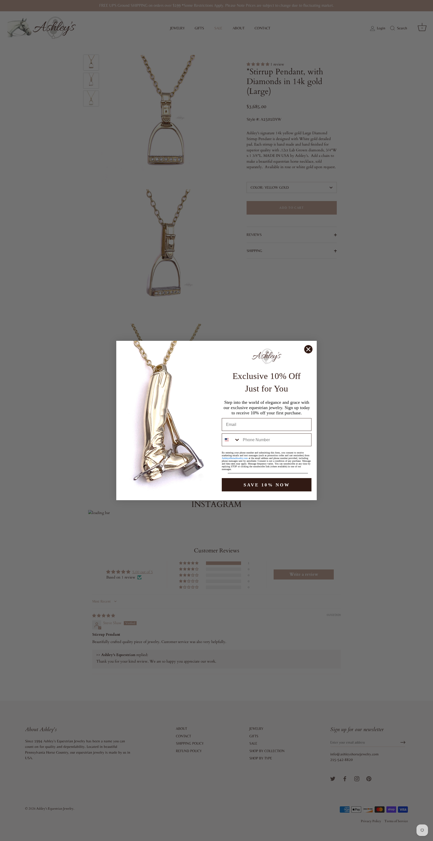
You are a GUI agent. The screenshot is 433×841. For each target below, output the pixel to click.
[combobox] (231, 440)
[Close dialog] (308, 349)
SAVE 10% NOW (267, 484)
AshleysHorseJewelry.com (235, 458)
